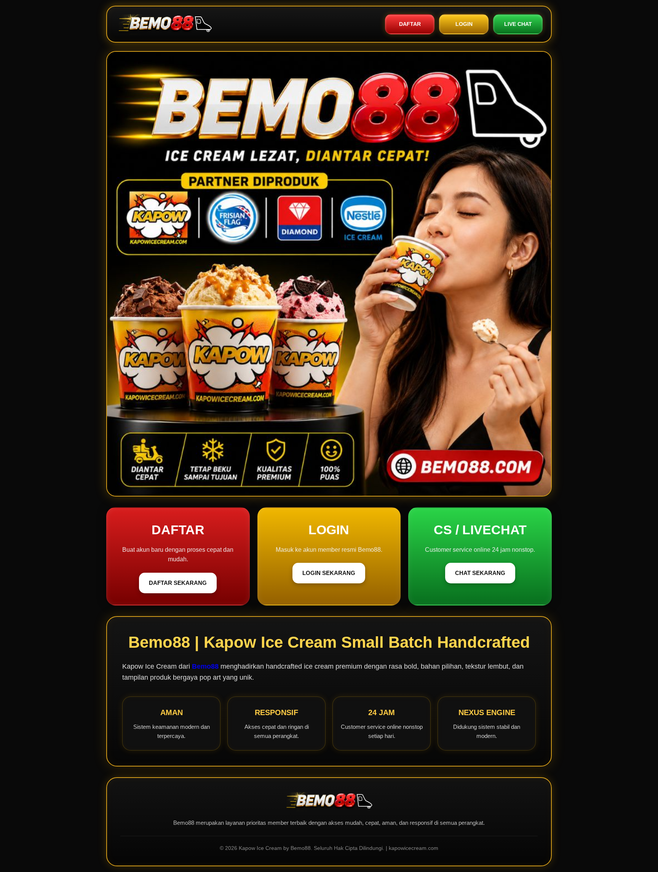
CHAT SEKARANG (480, 573)
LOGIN (464, 24)
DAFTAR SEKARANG (178, 583)
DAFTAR (410, 24)
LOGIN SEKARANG (328, 573)
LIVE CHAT (518, 24)
